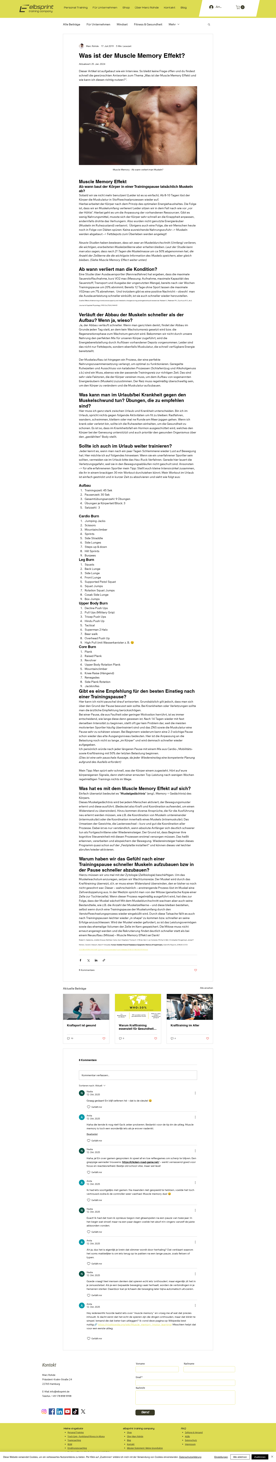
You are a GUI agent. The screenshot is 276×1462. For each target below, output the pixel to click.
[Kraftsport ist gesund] (86, 1007)
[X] (83, 1411)
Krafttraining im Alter (185, 1025)
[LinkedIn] (60, 1411)
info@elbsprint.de (59, 1391)
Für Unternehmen (98, 24)
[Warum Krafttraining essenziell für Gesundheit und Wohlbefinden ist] (138, 1007)
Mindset (122, 24)
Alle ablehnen (240, 1456)
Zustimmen (260, 1456)
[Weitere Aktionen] (195, 1093)
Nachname (189, 1363)
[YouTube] (67, 1411)
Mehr (172, 24)
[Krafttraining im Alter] (190, 1007)
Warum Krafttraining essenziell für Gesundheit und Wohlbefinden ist (136, 1027)
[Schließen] (272, 1456)
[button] (240, 7)
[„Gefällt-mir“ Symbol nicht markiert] (89, 1107)
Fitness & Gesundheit (148, 24)
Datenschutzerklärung (190, 1456)
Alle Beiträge (71, 24)
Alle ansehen (206, 987)
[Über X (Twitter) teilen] (88, 960)
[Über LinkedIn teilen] (96, 960)
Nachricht (140, 1388)
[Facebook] (52, 1411)
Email (138, 1377)
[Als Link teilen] (103, 960)
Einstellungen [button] (221, 1456)
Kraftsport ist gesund (81, 1025)
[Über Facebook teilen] (80, 960)
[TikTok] (75, 1411)
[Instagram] (44, 1411)
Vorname (140, 1363)
